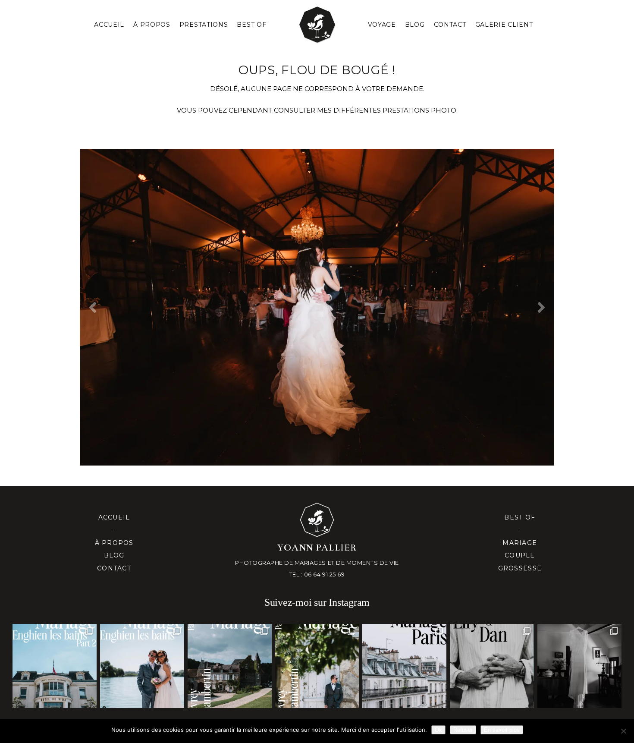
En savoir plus (502, 730)
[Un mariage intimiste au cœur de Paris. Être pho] (404, 666)
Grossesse (520, 568)
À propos (114, 543)
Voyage (382, 24)
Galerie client (504, 24)
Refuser (463, 730)
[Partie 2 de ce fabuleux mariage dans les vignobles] (230, 666)
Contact (450, 24)
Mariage (519, 543)
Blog (415, 24)
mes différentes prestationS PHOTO (386, 110)
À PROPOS (151, 24)
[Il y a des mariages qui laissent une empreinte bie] (317, 666)
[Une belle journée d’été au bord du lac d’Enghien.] (142, 666)
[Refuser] (623, 731)
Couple (520, 555)
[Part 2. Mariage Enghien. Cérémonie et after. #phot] (55, 666)
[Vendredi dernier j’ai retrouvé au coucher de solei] (492, 666)
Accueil (109, 24)
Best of (519, 517)
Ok (438, 730)
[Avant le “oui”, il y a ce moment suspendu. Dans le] (579, 666)
